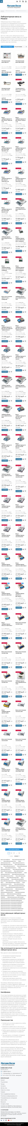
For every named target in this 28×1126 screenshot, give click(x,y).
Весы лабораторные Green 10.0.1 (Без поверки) (6, 268)
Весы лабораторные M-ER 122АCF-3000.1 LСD (21, 119)
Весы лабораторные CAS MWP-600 (6, 829)
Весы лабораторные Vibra (13, 877)
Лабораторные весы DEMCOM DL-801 (7, 238)
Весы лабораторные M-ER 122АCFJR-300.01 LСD (21, 149)
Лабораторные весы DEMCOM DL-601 (21, 209)
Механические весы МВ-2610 (6, 89)
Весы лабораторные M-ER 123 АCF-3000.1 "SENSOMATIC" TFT (21, 328)
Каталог (3, 1080)
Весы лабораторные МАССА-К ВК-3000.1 (20, 594)
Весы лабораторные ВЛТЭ (18, 879)
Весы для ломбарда (5, 859)
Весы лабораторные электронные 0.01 (15, 887)
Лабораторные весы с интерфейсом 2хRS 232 (11, 903)
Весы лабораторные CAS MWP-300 (20, 770)
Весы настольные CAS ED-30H (21, 623)
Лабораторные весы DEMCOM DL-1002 (21, 829)
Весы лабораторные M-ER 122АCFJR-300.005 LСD (21, 179)
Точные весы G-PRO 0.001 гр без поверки (20, 90)
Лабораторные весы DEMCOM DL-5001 (7, 387)
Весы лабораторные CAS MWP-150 (6, 770)
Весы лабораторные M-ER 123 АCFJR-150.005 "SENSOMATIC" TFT (7, 357)
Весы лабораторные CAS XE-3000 (6, 535)
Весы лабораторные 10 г (9, 866)
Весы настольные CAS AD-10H (21, 740)
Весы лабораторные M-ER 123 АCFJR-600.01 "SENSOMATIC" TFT (21, 446)
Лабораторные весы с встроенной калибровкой (12, 901)
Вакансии (3, 1102)
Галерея (3, 1092)
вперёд (16, 856)
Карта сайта (4, 1100)
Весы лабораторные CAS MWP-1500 (6, 800)
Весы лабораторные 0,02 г (10, 861)
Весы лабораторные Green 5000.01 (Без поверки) (20, 268)
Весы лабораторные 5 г (6, 870)
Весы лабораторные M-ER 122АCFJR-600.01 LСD (7, 210)
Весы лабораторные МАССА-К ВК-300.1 (7, 564)
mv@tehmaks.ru (7, 1071)
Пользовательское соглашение (9, 1098)
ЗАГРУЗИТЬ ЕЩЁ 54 (14, 849)
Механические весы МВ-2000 (20, 61)
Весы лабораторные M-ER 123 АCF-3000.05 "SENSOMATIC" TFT (21, 416)
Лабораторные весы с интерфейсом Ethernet (11, 905)
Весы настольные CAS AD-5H (7, 740)
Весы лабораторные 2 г (10, 867)
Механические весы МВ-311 (6, 61)
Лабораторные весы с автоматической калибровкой (13, 898)
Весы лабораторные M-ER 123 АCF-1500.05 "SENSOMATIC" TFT (7, 328)
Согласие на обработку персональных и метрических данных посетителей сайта (11, 1106)
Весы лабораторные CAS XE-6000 (20, 535)
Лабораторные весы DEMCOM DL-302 (7, 475)
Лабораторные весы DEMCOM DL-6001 (21, 387)
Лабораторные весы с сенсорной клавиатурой (11, 910)
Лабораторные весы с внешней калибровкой (11, 900)
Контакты (3, 1086)
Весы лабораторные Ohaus (7, 875)
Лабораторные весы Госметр (7, 895)
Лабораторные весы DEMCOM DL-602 (7, 416)
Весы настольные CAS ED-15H (7, 652)
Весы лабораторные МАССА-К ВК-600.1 (7, 624)
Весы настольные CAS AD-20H (21, 710)
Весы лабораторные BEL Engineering (13, 872)
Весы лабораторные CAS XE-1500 (20, 506)
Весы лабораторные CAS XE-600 (6, 506)
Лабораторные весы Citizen (12, 890)
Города (2, 1084)
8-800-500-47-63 (6, 1068)
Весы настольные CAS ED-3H (7, 681)
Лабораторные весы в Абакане (14, 893)
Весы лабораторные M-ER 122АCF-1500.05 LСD (7, 119)
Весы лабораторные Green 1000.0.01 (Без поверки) (20, 239)
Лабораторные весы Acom (7, 888)
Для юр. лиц (4, 1088)
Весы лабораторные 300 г (19, 869)
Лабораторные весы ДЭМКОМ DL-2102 (21, 682)
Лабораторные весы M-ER (7, 892)
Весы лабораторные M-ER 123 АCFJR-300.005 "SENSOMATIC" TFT (7, 446)
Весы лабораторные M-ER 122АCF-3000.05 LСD (7, 179)
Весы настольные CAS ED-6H (21, 652)
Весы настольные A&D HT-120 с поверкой (7, 298)
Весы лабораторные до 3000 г (13, 882)
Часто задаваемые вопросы (8, 1094)
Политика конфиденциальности (9, 1096)
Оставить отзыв (5, 1104)
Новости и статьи (5, 1090)
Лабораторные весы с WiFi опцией (15, 897)
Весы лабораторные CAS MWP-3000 (20, 800)
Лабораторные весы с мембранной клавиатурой (12, 908)
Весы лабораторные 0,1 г (18, 862)
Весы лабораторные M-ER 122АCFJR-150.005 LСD (7, 149)
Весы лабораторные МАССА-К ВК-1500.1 (21, 564)
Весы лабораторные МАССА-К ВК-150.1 (7, 593)
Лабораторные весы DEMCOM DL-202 (21, 298)
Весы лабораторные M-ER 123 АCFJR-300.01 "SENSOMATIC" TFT (21, 357)
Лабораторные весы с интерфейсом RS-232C (11, 906)
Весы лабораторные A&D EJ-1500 (6, 711)
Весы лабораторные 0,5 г (6, 864)
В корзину (4, 74)
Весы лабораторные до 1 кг (7, 880)
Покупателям (4, 1082)
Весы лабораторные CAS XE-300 (20, 475)
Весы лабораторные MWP (18, 874)
